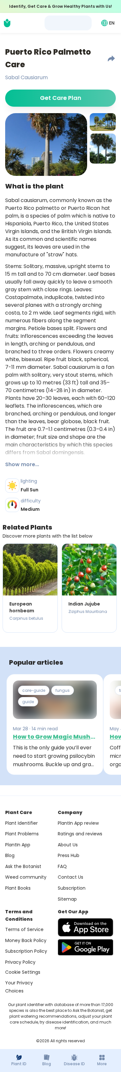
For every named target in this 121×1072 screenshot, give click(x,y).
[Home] (7, 23)
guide (28, 701)
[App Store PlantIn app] (85, 927)
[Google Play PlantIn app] (85, 947)
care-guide (33, 690)
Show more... (22, 464)
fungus (62, 690)
